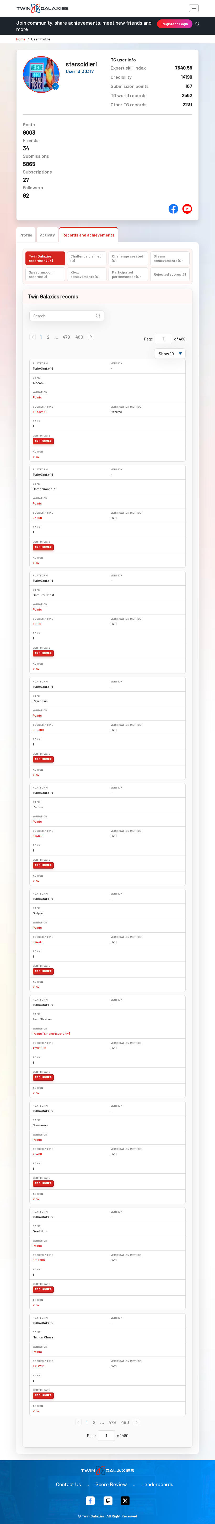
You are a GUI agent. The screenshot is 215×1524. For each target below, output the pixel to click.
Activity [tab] (47, 234)
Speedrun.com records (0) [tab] (41, 274)
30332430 (40, 411)
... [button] (56, 336)
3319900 (39, 1260)
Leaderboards (157, 1484)
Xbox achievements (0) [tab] (85, 274)
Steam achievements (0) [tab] (168, 258)
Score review (111, 1484)
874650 (38, 836)
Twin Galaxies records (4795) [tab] (41, 258)
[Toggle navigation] (194, 8)
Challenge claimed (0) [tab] (86, 258)
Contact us (68, 1484)
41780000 (39, 1048)
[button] (91, 337)
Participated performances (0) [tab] (126, 274)
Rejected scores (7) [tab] (170, 274)
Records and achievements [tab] (88, 234)
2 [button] (48, 337)
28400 (37, 1154)
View (36, 456)
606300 (38, 730)
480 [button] (79, 337)
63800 (37, 517)
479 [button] (66, 337)
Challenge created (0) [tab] (127, 258)
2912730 (39, 1366)
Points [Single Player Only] (51, 1033)
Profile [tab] (25, 234)
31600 (37, 624)
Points (37, 397)
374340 (38, 942)
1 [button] (41, 337)
